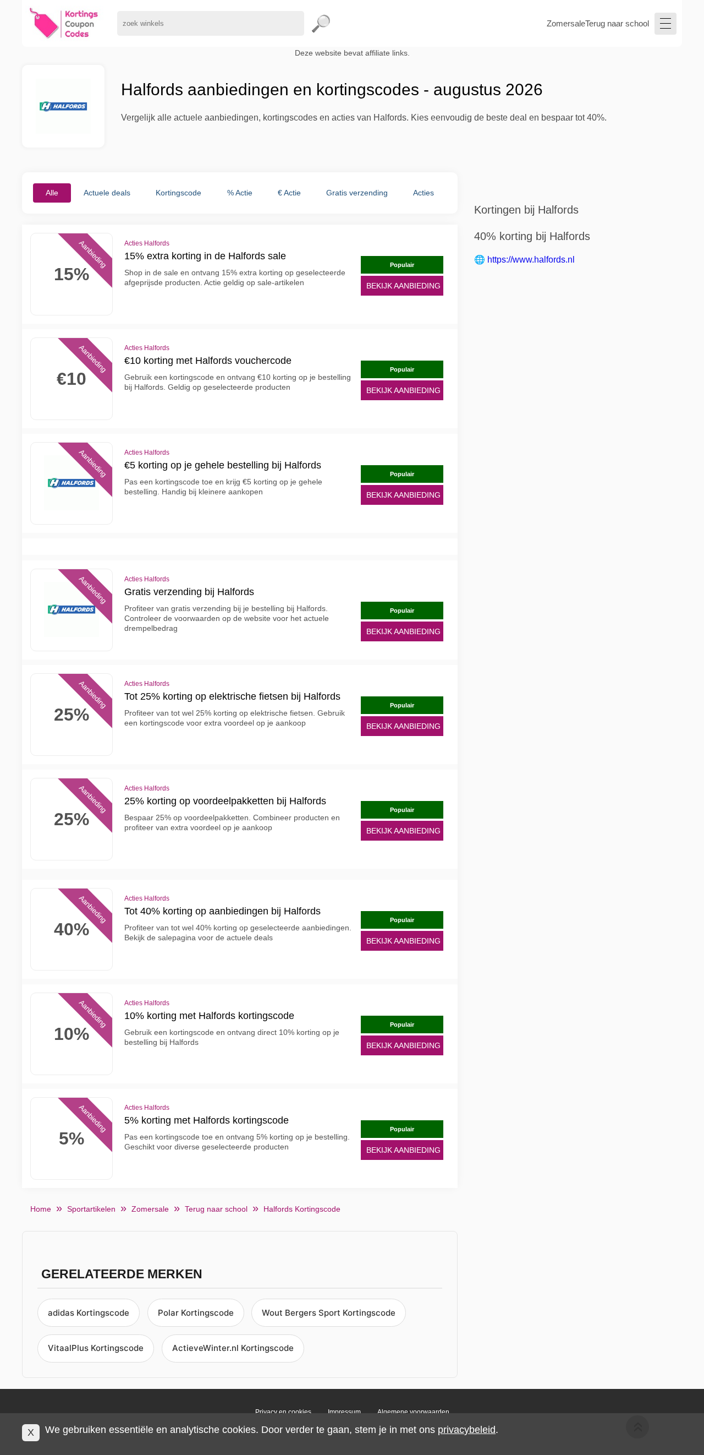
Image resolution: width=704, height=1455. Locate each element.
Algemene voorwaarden (413, 1412)
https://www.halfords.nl (531, 259)
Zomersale (566, 23)
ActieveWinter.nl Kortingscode (233, 1348)
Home (40, 1209)
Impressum (344, 1412)
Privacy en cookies (283, 1412)
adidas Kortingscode (88, 1312)
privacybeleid (467, 1429)
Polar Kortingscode (196, 1312)
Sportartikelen (91, 1209)
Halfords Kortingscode (301, 1209)
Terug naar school (617, 23)
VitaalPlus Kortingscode (96, 1348)
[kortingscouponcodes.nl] (64, 23)
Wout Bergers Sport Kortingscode (328, 1312)
